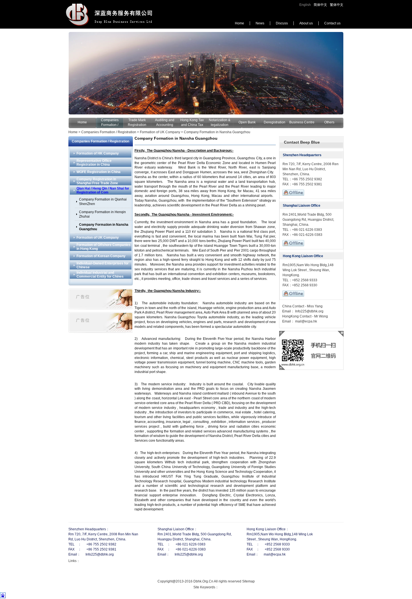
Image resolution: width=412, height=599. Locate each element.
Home (239, 23)
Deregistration (274, 122)
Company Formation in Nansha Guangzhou (217, 132)
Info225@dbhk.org (308, 311)
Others (329, 122)
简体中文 (320, 5)
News (260, 23)
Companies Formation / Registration (109, 125)
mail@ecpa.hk (305, 321)
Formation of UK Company (160, 132)
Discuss (282, 23)
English (305, 5)
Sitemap (248, 581)
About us (306, 23)
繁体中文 (336, 5)
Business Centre (301, 122)
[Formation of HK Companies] (206, 73)
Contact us (332, 23)
